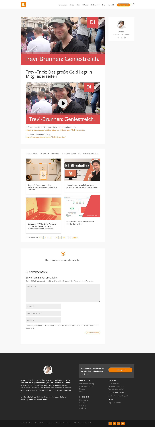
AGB (79, 154)
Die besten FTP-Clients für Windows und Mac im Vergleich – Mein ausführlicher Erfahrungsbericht (42, 226)
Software (94, 5)
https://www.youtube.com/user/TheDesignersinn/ (45, 137)
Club (78, 5)
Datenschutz (44, 154)
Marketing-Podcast (86, 386)
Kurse (72, 5)
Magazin (82, 389)
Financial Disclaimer (68, 154)
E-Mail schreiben (114, 384)
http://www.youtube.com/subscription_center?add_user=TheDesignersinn (55, 130)
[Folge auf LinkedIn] (114, 423)
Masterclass (83, 400)
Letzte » (75, 238)
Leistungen (63, 5)
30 (64, 238)
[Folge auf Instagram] (123, 423)
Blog (103, 5)
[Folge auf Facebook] (110, 423)
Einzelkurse (83, 403)
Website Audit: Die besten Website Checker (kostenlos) (80, 222)
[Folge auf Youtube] (118, 423)
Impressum (55, 154)
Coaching (82, 405)
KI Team (85, 5)
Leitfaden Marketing (86, 384)
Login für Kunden (114, 403)
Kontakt (111, 5)
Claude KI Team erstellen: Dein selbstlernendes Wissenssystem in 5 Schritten (42, 187)
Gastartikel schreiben (90, 154)
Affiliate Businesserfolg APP (118, 396)
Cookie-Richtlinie (32, 154)
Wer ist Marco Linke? (115, 389)
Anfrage (120, 370)
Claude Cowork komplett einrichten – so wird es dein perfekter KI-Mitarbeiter (82, 186)
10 (56, 238)
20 (60, 238)
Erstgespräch (123, 5)
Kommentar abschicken (93, 332)
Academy (82, 408)
